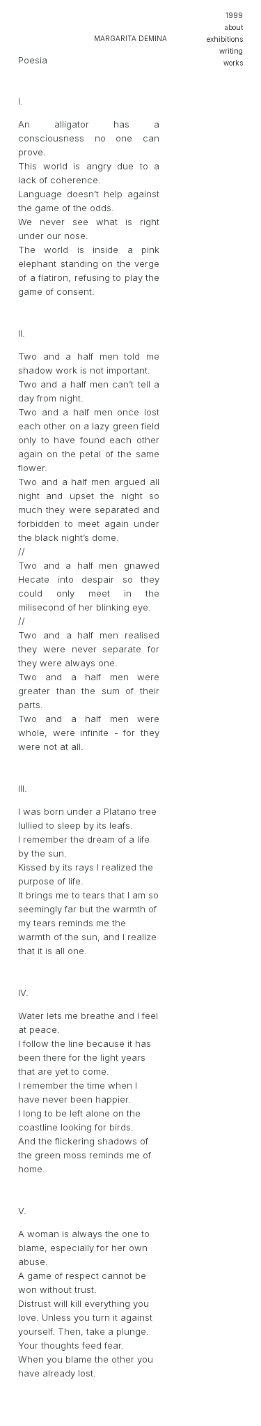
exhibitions (225, 39)
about (234, 27)
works (233, 63)
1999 (234, 15)
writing (231, 51)
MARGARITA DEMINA (130, 38)
